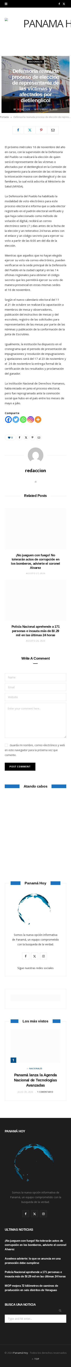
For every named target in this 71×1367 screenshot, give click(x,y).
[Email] (53, 130)
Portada (4, 117)
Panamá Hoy (20, 1352)
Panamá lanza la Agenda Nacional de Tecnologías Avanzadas (35, 1080)
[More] (38, 419)
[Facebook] (18, 130)
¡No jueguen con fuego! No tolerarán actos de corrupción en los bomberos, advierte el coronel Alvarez (35, 1245)
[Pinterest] (41, 130)
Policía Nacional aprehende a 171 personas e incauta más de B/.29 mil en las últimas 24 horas (36, 631)
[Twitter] (30, 130)
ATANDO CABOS (35, 847)
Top (36, 1359)
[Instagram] (30, 419)
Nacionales (35, 61)
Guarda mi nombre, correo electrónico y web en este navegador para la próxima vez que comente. (35, 750)
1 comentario (45, 1092)
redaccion (23, 109)
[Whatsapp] (23, 419)
